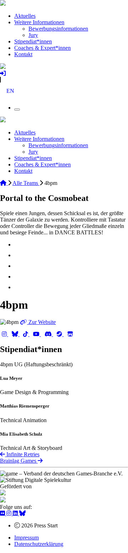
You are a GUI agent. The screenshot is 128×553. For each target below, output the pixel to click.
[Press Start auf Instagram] (9, 513)
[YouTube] (37, 334)
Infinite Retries (22, 454)
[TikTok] (26, 334)
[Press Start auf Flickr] (3, 513)
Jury (33, 35)
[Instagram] (5, 334)
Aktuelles (25, 16)
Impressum (26, 538)
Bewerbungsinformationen (58, 29)
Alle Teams (25, 183)
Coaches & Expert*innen (42, 48)
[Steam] (60, 334)
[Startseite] (4, 183)
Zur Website (41, 322)
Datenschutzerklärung (38, 544)
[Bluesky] (16, 334)
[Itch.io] (70, 334)
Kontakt (23, 54)
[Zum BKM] (3, 493)
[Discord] (48, 334)
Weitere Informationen (39, 22)
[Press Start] (3, 4)
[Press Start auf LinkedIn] (16, 513)
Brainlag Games (19, 461)
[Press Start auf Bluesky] (22, 513)
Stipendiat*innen (33, 41)
